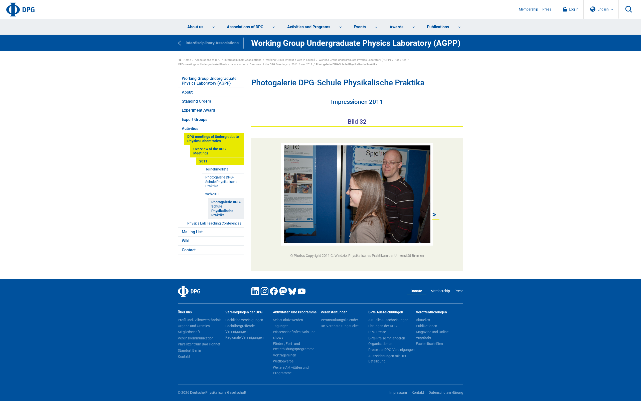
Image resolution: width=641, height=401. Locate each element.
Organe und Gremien (194, 326)
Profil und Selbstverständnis (199, 320)
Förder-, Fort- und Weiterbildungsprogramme (293, 346)
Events (360, 27)
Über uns (185, 312)
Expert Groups (194, 119)
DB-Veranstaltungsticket (340, 326)
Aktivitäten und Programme (295, 312)
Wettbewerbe (283, 361)
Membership (528, 9)
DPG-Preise (377, 332)
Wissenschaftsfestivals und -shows (295, 334)
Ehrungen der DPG (382, 326)
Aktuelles (423, 320)
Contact (189, 250)
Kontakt (184, 356)
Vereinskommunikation (196, 338)
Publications (438, 27)
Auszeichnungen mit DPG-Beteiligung (388, 358)
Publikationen (426, 326)
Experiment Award (198, 110)
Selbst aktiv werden (288, 320)
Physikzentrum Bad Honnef (199, 344)
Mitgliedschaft (189, 332)
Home (187, 60)
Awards (396, 27)
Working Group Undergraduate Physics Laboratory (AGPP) (355, 60)
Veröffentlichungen (431, 312)
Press (546, 9)
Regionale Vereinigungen (244, 337)
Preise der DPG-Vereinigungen (391, 350)
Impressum (398, 392)
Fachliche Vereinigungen (244, 320)
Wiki (185, 241)
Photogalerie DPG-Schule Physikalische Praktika (221, 181)
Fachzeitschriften (429, 344)
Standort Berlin (189, 350)
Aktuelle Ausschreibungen (388, 320)
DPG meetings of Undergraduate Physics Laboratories (212, 64)
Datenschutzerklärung (446, 392)
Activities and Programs (308, 27)
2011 (294, 64)
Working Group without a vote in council (290, 60)
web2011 (306, 64)
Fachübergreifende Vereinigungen (240, 328)
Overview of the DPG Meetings (269, 64)
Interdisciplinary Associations (242, 60)
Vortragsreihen (284, 355)
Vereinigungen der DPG (244, 312)
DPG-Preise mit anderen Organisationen (386, 341)
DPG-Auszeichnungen (385, 312)
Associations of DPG (245, 27)
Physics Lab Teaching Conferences (214, 223)
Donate (416, 291)
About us (195, 27)
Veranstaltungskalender (339, 320)
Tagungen (280, 326)
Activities (400, 60)
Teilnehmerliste (216, 169)
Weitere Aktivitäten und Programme (291, 370)
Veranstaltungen (334, 312)
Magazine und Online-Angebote (432, 334)
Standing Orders (196, 101)
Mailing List (192, 232)
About (187, 92)
